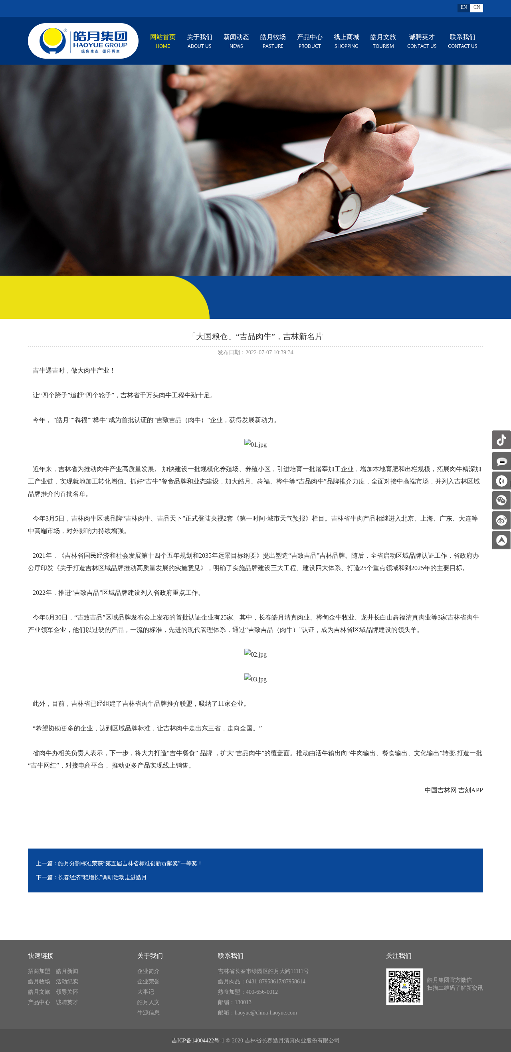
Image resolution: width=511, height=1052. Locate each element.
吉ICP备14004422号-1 (198, 1041)
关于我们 (199, 41)
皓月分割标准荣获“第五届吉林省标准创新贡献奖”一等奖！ (130, 863)
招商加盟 (39, 971)
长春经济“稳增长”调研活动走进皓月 (102, 877)
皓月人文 (148, 1002)
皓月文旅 (383, 41)
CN (476, 7)
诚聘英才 (422, 41)
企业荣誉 (148, 982)
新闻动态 (236, 41)
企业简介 (148, 971)
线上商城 (346, 41)
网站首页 (163, 41)
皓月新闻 (67, 971)
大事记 (145, 992)
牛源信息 (148, 1013)
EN (464, 7)
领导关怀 (67, 992)
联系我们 (462, 41)
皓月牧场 (273, 41)
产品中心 (310, 41)
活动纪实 (67, 982)
